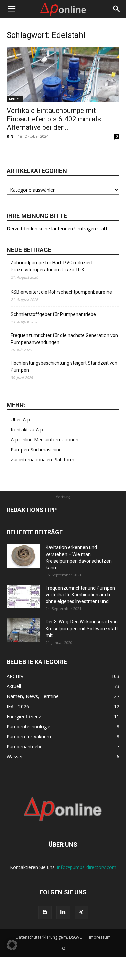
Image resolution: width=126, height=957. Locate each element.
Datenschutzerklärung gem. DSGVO (49, 937)
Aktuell (15, 99)
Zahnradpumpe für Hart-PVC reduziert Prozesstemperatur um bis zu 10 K (52, 266)
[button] (11, 9)
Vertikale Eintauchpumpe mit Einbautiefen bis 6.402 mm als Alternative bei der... (54, 118)
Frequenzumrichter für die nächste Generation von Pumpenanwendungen (64, 339)
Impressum (100, 937)
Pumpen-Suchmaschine (36, 449)
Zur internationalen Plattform (42, 459)
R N (10, 136)
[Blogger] (45, 912)
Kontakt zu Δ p (27, 429)
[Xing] (81, 912)
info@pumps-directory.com (86, 867)
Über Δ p (20, 419)
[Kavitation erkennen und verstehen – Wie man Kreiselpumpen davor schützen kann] (23, 556)
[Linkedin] (63, 912)
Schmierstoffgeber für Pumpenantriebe (53, 314)
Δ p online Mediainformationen (44, 439)
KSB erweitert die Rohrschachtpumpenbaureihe (61, 292)
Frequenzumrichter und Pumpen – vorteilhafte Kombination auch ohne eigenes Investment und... (82, 594)
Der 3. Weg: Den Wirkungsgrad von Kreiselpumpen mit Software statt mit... (82, 628)
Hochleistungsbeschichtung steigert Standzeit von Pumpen (64, 366)
